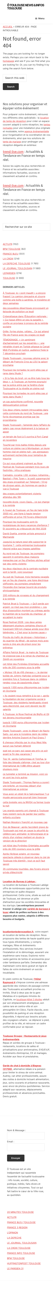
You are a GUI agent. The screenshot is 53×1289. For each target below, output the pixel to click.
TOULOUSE (9, 278)
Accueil (8, 26)
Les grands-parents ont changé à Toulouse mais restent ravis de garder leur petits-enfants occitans (26, 814)
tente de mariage (12, 141)
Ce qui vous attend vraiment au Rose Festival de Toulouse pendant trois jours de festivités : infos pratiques (26, 467)
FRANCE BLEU (10, 253)
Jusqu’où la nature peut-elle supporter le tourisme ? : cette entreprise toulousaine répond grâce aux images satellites (24, 545)
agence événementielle (36, 131)
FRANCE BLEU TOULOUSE (21, 1222)
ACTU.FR (7, 244)
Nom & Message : (16, 1130)
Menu (41, 18)
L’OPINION (12, 1232)
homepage (8, 61)
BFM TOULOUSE (11, 249)
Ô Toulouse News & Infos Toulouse (25, 6)
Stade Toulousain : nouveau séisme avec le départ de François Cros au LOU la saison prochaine (26, 361)
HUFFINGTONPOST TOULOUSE (24, 1263)
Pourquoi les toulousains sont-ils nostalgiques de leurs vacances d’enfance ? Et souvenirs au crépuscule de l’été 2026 (26, 525)
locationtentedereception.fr (18, 931)
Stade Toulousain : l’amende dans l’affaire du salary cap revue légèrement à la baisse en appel (26, 428)
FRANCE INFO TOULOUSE (21, 1253)
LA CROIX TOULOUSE (19, 1248)
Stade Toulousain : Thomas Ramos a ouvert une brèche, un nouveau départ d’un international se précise (26, 786)
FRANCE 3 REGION (17, 1227)
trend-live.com (13, 151)
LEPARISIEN (9, 273)
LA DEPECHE (14, 1237)
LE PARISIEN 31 (15, 1268)
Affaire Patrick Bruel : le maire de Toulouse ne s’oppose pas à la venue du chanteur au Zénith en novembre (25, 656)
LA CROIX (8, 258)
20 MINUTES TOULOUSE (20, 1212)
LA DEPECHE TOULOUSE (16, 263)
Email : (10, 1141)
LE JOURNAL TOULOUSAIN (17, 268)
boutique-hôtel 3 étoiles (29, 999)
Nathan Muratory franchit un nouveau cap (25, 822)
